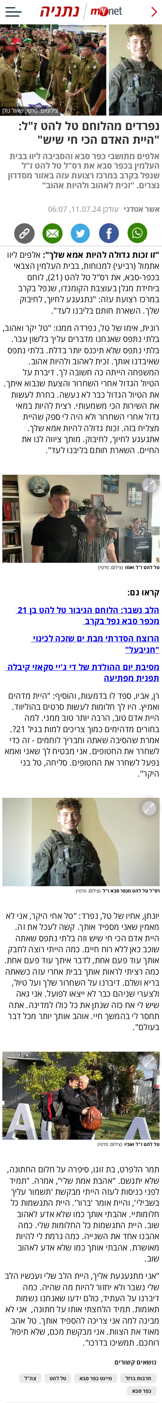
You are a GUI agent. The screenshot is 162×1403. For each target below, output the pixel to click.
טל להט (58, 1378)
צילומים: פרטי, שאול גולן (30, 111)
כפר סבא (141, 1391)
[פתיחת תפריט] (13, 12)
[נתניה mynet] (81, 18)
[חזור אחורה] (154, 12)
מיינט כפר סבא (95, 1378)
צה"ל (30, 1378)
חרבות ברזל (138, 1378)
